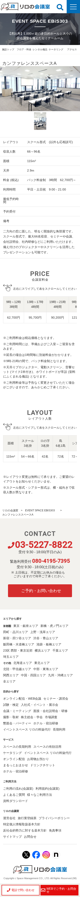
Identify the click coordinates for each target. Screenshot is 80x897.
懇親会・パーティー (17, 723)
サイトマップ (12, 836)
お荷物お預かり (38, 759)
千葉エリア (60, 650)
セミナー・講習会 (55, 698)
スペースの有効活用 (47, 746)
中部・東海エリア (45, 669)
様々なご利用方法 (39, 794)
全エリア (9, 681)
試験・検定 (11, 704)
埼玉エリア (11, 656)
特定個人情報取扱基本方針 (21, 824)
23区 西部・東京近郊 (17, 650)
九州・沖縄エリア (60, 675)
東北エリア (42, 663)
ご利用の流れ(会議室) (18, 788)
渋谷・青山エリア (45, 638)
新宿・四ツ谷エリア (17, 638)
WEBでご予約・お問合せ (61, 890)
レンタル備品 (40, 49)
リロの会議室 (10, 510)
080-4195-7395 (51, 561)
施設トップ (8, 49)
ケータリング (56, 49)
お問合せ (30, 836)
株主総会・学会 (32, 717)
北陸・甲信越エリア (17, 669)
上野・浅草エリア (42, 632)
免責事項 (55, 830)
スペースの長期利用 (17, 746)
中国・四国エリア (33, 675)
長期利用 (59, 729)
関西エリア (11, 675)
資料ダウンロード (15, 801)
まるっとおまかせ (15, 765)
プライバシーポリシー (54, 818)
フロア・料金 (24, 49)
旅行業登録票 (27, 818)
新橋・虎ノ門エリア (54, 626)
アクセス (72, 49)
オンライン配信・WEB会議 (22, 698)
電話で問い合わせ (22, 890)
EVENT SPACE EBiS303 (41, 510)
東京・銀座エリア (25, 626)
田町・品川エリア (15, 632)
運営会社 (9, 818)
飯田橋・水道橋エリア (18, 644)
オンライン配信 (14, 759)
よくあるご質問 (14, 794)
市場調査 (51, 717)
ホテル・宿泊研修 (45, 723)
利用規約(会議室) (48, 788)
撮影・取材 (11, 717)
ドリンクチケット (42, 765)
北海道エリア (22, 663)
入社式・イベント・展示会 (39, 704)
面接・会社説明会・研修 (50, 711)
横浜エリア (42, 650)
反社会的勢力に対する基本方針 (25, 830)
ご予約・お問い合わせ (41, 591)
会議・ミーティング (17, 711)
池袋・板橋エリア (48, 644)
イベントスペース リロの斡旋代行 (27, 729)
